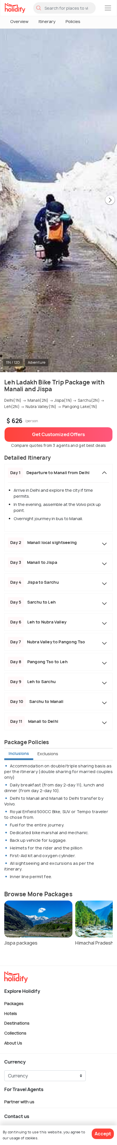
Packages (14, 1003)
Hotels (10, 1013)
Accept (103, 1134)
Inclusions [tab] (19, 753)
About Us (13, 1042)
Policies (73, 21)
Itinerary (47, 21)
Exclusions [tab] (47, 753)
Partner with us (19, 1101)
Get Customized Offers (58, 434)
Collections (15, 1033)
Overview (19, 21)
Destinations (17, 1023)
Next (110, 200)
